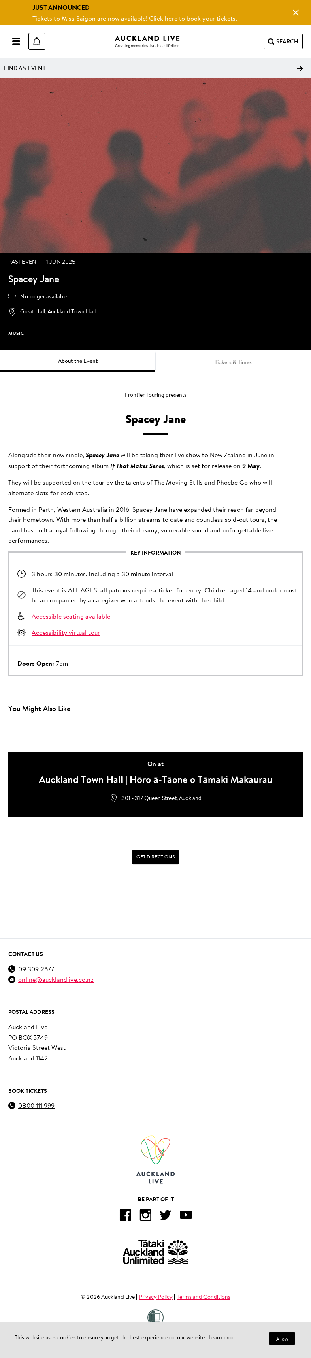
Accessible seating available (71, 616)
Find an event (24, 68)
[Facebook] (125, 1216)
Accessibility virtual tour (66, 632)
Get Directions (155, 857)
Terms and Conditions (203, 1297)
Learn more (222, 1337)
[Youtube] (186, 1216)
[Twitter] (166, 1216)
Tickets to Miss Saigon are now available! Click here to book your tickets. (134, 18)
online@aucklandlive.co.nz (56, 979)
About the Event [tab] (78, 360)
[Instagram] (145, 1216)
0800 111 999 (36, 1105)
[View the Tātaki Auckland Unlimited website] (155, 1252)
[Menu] (16, 41)
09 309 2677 (36, 968)
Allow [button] (282, 1339)
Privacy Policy (156, 1297)
